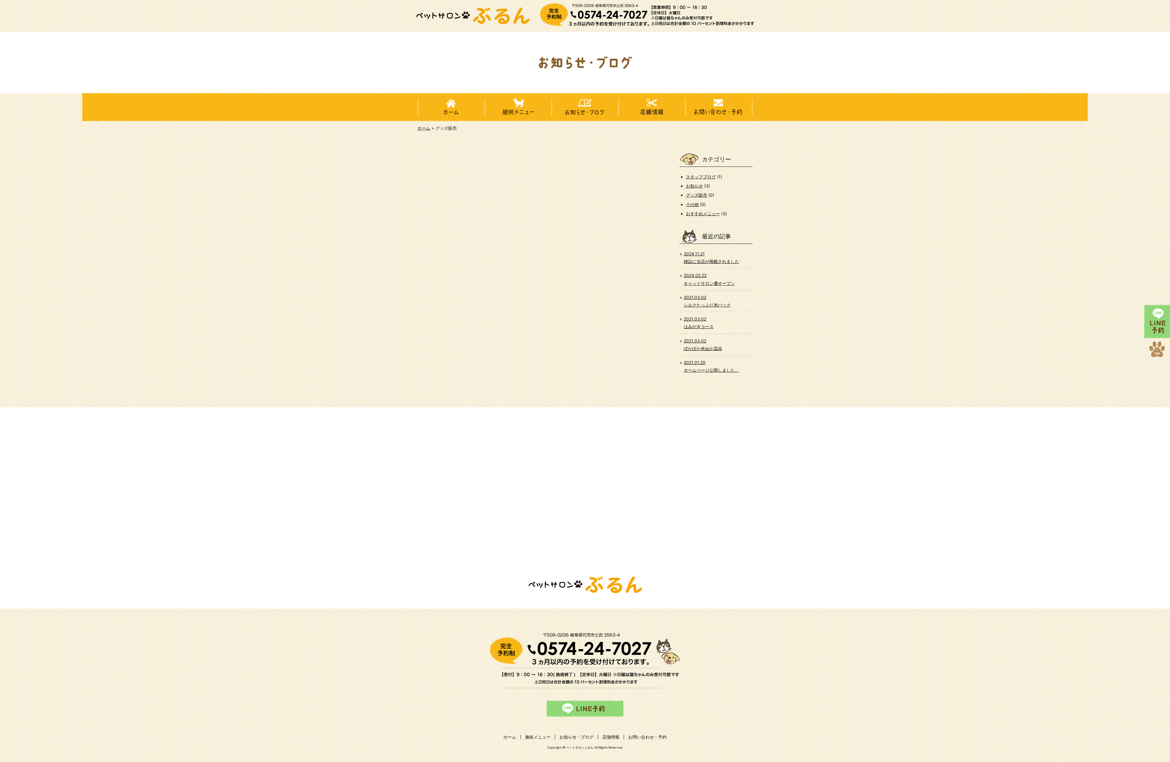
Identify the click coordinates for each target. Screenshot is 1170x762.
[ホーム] (450, 107)
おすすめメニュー (703, 213)
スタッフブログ (701, 176)
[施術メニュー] (517, 107)
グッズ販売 (696, 195)
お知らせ (694, 185)
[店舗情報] (652, 107)
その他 (692, 204)
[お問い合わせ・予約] (719, 107)
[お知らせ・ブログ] (585, 107)
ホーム (423, 128)
